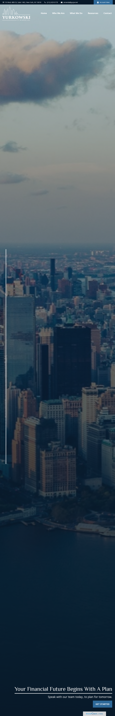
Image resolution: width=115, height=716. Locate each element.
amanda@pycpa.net (70, 2)
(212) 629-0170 (52, 2)
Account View (104, 2)
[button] (44, 13)
